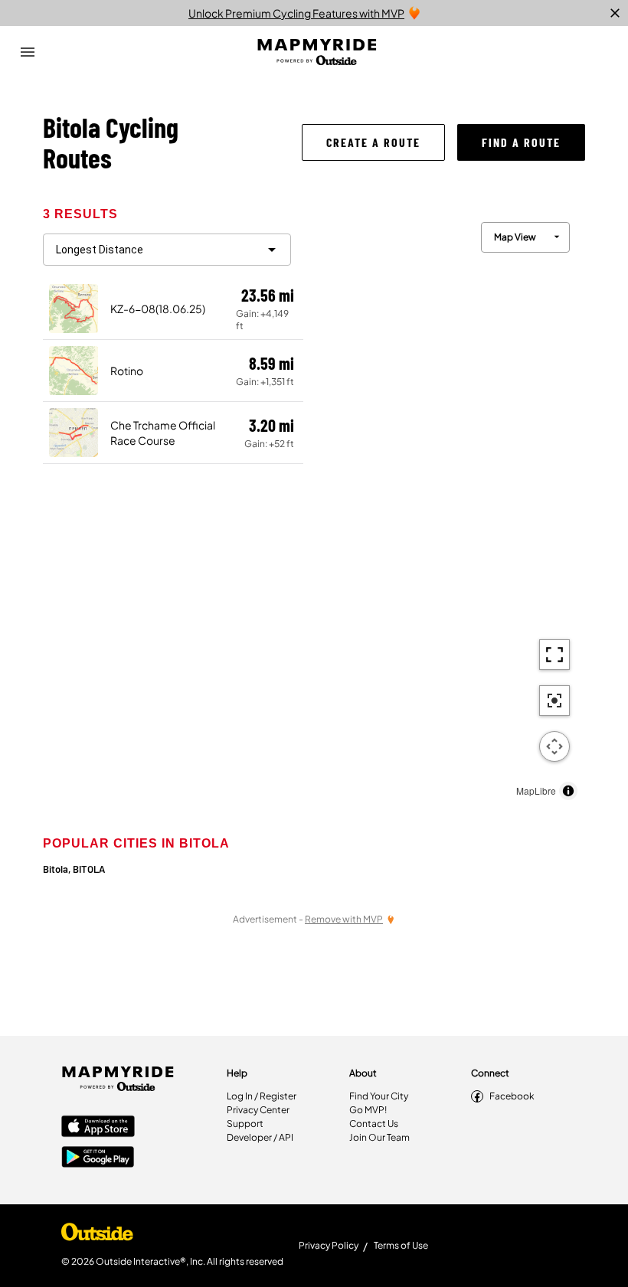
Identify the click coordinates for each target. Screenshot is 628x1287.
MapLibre (536, 790)
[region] (444, 507)
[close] (615, 13)
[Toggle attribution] (568, 791)
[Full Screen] (554, 654)
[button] (373, 142)
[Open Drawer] (27, 52)
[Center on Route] (554, 700)
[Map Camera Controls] (554, 746)
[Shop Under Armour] (97, 1236)
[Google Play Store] (98, 1158)
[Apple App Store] (98, 1127)
